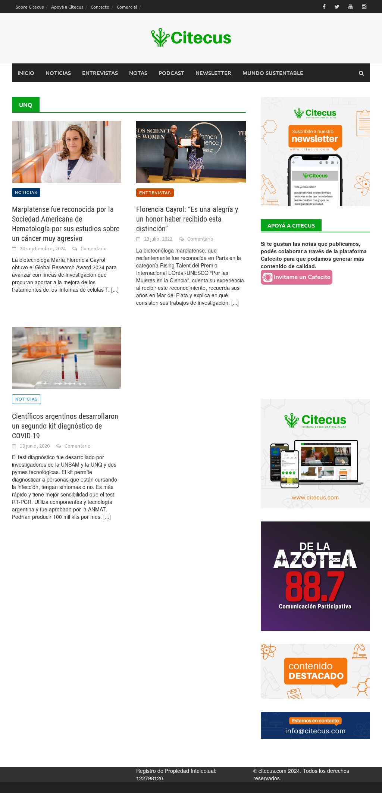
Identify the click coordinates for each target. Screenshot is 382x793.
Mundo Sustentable (272, 72)
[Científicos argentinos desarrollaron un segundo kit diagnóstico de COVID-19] (66, 357)
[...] (115, 289)
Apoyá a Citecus (67, 7)
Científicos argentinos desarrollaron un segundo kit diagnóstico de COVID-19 (65, 426)
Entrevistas (100, 72)
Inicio (26, 72)
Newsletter (213, 72)
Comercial (127, 7)
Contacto (100, 7)
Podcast (171, 72)
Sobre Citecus (30, 7)
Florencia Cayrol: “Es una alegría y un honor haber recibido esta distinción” (187, 219)
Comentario (94, 248)
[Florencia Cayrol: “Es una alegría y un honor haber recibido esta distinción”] (190, 151)
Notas (138, 72)
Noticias (58, 72)
